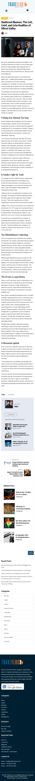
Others (4, 18)
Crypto (6, 600)
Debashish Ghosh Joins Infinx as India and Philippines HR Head (20, 425)
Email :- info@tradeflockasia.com (10, 761)
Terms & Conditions (22, 778)
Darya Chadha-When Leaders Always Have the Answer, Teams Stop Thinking (16, 583)
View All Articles (10, 414)
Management (7, 616)
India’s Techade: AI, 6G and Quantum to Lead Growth (20, 442)
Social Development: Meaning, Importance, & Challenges (20, 434)
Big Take (6, 596)
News (5, 625)
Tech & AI (6, 641)
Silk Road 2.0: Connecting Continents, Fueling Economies (23, 508)
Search (31, 553)
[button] (6, 11)
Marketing (7, 621)
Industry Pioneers (9, 608)
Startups (6, 633)
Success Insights (8, 637)
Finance (6, 604)
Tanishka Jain (19, 496)
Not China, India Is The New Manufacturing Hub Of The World (23, 522)
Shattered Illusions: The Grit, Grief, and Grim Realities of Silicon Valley (17, 25)
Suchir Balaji (11, 394)
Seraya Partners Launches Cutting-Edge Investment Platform (20, 464)
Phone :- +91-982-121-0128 (8, 763)
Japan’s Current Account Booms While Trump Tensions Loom (15, 474)
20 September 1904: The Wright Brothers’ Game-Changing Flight (22, 536)
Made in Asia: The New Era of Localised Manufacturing (23, 493)
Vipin (6, 33)
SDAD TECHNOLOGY (20, 776)
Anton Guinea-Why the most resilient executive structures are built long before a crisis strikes (16, 577)
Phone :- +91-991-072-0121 (8, 766)
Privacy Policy (11, 778)
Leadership (7, 612)
